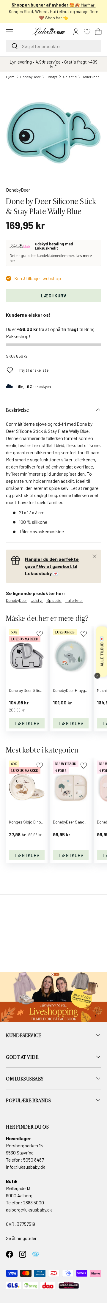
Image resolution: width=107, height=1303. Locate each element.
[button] (98, 31)
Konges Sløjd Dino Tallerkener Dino (39, 821)
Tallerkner (90, 76)
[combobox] (53, 46)
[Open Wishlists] (87, 32)
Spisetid (70, 76)
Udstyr (51, 76)
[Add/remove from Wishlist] (84, 634)
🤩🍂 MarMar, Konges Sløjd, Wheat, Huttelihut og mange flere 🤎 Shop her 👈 (53, 11)
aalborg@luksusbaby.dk (29, 1209)
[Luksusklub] (21, 246)
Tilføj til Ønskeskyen (33, 386)
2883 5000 (33, 1202)
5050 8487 (33, 1159)
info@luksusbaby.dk (25, 1167)
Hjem (10, 76)
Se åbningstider (21, 1238)
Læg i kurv (53, 295)
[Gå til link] (53, 997)
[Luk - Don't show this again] (97, 676)
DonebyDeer (30, 76)
